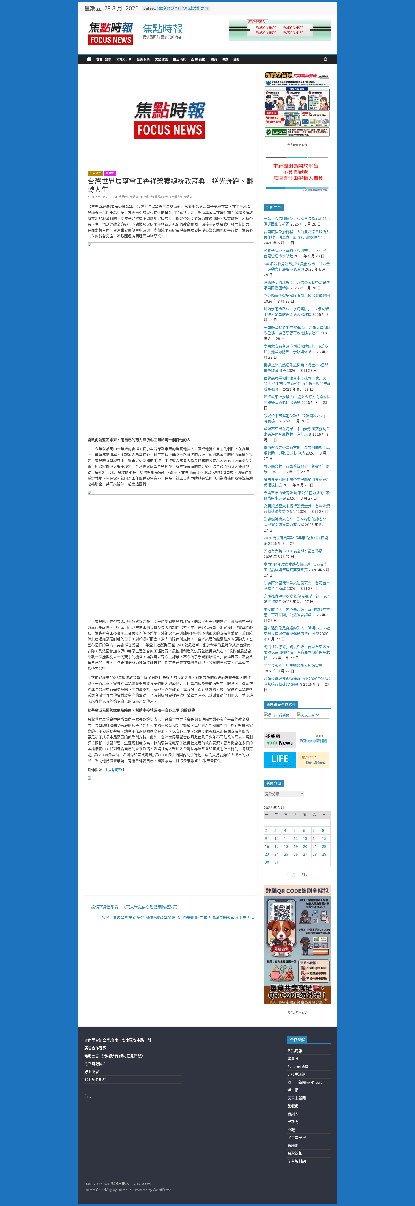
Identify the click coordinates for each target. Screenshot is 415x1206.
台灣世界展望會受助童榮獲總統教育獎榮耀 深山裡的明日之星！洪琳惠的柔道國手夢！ (178, 917)
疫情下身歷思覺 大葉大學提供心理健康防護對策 (131, 906)
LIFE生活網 (296, 1074)
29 (324, 854)
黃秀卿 (188, 197)
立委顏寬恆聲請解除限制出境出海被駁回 (297, 295)
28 (315, 854)
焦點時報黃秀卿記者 (156, 197)
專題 (225, 59)
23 (267, 854)
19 (296, 846)
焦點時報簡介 (95, 1063)
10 (276, 838)
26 (296, 854)
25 (286, 854)
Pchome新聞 (298, 1066)
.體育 (213, 59)
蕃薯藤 (292, 1058)
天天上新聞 (296, 1098)
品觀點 (292, 1105)
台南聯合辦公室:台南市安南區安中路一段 (117, 1040)
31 (276, 862)
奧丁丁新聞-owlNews (304, 1082)
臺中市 (110, 173)
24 (276, 854)
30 (267, 862)
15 (324, 838)
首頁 (88, 1096)
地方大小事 (123, 59)
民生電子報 (296, 1137)
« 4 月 (291, 874)
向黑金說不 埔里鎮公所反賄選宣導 (293, 665)
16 (267, 846)
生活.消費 (179, 59)
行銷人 (292, 1113)
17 (276, 846)
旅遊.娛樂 (143, 59)
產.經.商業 (198, 59)
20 (305, 846)
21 (315, 846)
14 (315, 838)
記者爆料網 (296, 1161)
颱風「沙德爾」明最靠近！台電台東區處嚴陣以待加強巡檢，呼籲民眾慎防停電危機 (297, 652)
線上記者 (91, 1071)
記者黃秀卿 (175, 197)
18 (286, 846)
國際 (236, 59)
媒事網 (292, 1090)
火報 (291, 1129)
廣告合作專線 (95, 1047)
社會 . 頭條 (103, 59)
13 (305, 838)
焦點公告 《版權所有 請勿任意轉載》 (114, 1055)
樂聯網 (292, 1145)
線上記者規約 (95, 1079)
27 (305, 854)
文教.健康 (161, 59)
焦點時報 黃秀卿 (129, 197)
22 (324, 846)
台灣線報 (294, 1153)
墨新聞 (292, 1121)
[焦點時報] (89, 59)
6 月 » (303, 874)
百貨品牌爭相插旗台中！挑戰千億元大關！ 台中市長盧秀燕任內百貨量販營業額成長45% (297, 384)
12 (296, 838)
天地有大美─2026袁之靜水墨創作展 (293, 550)
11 (286, 838)
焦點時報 (162, 28)
